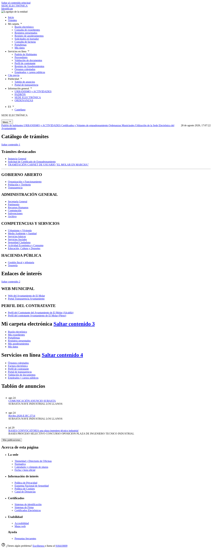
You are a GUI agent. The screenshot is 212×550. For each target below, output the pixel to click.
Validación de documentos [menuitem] (28, 60)
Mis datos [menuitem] (20, 47)
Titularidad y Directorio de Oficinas (33, 461)
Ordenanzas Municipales (122, 125)
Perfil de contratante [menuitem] (25, 63)
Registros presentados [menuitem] (26, 32)
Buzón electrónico (17, 331)
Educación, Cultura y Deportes (24, 248)
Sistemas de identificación (28, 504)
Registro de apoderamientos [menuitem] (29, 35)
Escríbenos (39, 545)
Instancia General (17, 158)
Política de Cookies (25, 488)
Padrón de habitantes (12, 125)
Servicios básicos (17, 236)
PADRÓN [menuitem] (20, 94)
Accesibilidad (22, 523)
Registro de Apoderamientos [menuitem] (29, 66)
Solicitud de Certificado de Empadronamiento (32, 161)
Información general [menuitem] (19, 88)
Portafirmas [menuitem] (20, 44)
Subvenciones (15, 213)
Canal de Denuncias (25, 491)
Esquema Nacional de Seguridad (32, 485)
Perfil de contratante (18, 368)
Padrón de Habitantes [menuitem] (26, 54)
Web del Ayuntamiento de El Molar (26, 295)
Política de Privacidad (26, 482)
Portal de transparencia (20, 371)
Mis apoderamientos (18, 343)
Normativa (20, 464)
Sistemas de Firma (24, 507)
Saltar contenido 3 (74, 324)
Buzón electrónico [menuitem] (24, 26)
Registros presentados (19, 340)
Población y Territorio (19, 184)
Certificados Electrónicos (28, 510)
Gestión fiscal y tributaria (21, 262)
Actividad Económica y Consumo (25, 245)
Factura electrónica (18, 365)
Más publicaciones (12, 440)
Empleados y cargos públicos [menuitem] (30, 72)
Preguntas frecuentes (25, 538)
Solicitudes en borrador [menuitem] (27, 38)
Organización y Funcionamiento (25, 181)
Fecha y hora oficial (25, 470)
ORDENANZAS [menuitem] (24, 100)
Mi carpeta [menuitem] (14, 24)
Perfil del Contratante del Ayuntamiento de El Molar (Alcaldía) (40, 312)
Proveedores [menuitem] (21, 57)
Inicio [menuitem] (11, 17)
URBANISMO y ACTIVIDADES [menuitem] (33, 91)
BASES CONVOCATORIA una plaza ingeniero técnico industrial (43, 430)
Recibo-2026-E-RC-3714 (21, 415)
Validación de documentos (21, 374)
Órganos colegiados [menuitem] (25, 69)
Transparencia (15, 187)
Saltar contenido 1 (10, 144)
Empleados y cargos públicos (23, 377)
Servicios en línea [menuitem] (17, 51)
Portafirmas (14, 337)
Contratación (14, 210)
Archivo (12, 216)
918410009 (61, 545)
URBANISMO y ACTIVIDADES (42, 125)
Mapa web (20, 526)
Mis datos (13, 346)
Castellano (20, 109)
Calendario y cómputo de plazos (31, 467)
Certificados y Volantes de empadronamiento (85, 125)
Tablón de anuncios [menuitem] (25, 81)
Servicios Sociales (17, 239)
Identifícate (7, 8)
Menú (6, 122)
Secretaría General (17, 201)
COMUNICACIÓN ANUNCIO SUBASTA (32, 400)
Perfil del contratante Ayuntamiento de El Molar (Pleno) (37, 315)
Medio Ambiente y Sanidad (22, 233)
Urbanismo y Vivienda (20, 230)
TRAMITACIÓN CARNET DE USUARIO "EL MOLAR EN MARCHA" (48, 164)
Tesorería (13, 265)
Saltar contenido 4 (62, 355)
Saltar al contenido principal (15, 2)
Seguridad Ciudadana (19, 242)
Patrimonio (13, 204)
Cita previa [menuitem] (13, 75)
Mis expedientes (16, 334)
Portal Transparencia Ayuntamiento (26, 298)
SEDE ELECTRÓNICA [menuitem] (28, 97)
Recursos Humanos (18, 207)
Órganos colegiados (18, 362)
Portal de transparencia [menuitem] (26, 84)
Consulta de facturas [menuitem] (25, 41)
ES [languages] (10, 106)
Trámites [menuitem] (12, 20)
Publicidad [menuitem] (14, 78)
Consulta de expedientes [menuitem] (27, 29)
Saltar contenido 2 (10, 281)
